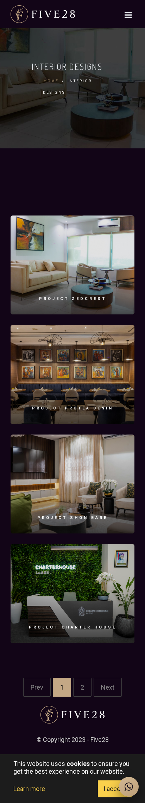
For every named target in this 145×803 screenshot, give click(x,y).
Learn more (29, 788)
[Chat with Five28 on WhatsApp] (129, 787)
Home (51, 81)
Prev (37, 687)
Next (107, 687)
